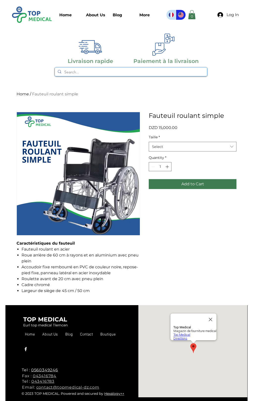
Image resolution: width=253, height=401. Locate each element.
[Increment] (168, 166)
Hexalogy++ (114, 393)
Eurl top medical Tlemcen (45, 325)
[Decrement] (152, 166)
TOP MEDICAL (45, 319)
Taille (154, 137)
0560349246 (44, 370)
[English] (181, 15)
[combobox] (192, 146)
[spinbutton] (160, 166)
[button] (108, 334)
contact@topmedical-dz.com (67, 387)
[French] (171, 15)
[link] (192, 14)
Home (23, 94)
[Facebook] (25, 349)
